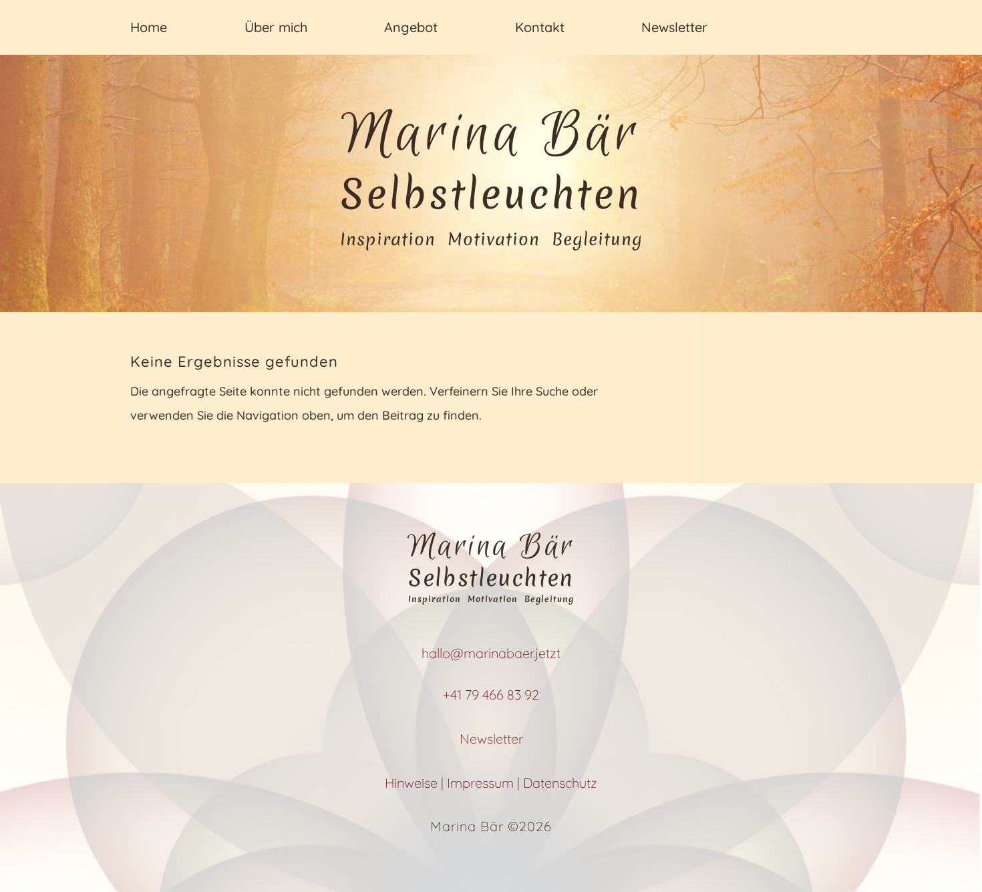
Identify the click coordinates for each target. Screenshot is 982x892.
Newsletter (674, 27)
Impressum (482, 782)
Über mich (275, 27)
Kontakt (539, 27)
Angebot (411, 27)
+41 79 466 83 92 (491, 694)
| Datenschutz (557, 782)
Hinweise (413, 782)
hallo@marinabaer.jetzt (491, 653)
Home (148, 27)
